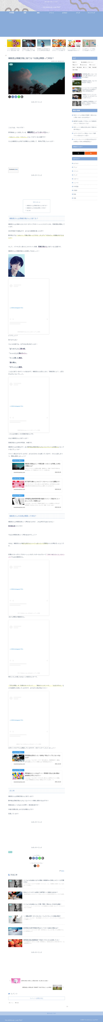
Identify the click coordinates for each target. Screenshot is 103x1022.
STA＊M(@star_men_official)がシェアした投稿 (29, 613)
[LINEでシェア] (19, 96)
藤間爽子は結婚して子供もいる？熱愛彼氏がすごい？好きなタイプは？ (85, 122)
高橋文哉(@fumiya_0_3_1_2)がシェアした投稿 (28, 331)
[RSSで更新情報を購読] (38, 866)
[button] (22, 96)
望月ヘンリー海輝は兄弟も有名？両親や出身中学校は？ (85, 128)
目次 (34, 202)
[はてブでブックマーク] (15, 96)
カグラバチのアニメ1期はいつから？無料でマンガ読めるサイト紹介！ (85, 134)
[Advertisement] (51, 26)
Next (97, 46)
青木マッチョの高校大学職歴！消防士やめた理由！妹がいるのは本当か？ (85, 116)
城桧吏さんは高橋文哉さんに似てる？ (37, 205)
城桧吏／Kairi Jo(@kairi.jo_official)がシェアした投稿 (28, 744)
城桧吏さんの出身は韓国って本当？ (36, 208)
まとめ (29, 210)
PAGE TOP (52, 1013)
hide (16, 169)
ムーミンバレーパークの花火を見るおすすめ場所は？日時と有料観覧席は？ (85, 140)
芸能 (11, 852)
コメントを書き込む (36, 998)
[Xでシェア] (9, 96)
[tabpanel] (14, 45)
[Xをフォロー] (35, 866)
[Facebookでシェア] (12, 96)
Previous (5, 46)
